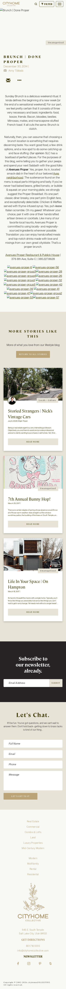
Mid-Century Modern (33, 848)
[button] (35, 4)
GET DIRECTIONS (33, 940)
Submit (55, 683)
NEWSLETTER (33, 956)
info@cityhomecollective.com (33, 950)
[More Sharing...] (19, 81)
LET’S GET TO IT (20, 796)
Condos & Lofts (33, 832)
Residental (33, 874)
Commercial (33, 826)
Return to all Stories (33, 354)
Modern (33, 858)
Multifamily (33, 863)
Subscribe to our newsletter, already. (33, 665)
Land (33, 837)
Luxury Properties (33, 843)
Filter (47, 4)
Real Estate (33, 821)
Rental (33, 869)
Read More (33, 442)
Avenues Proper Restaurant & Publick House (32, 255)
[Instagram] (28, 963)
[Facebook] (18, 963)
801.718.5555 (33, 946)
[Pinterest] (40, 963)
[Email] (8, 81)
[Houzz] (50, 963)
